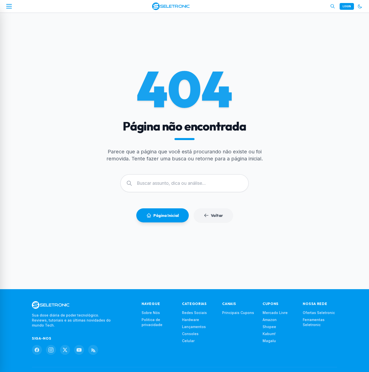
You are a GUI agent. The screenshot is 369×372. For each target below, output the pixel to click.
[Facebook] (37, 350)
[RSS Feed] (93, 350)
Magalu (269, 341)
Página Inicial (166, 215)
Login (347, 6)
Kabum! (269, 334)
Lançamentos (194, 327)
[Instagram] (51, 350)
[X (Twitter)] (65, 350)
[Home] (171, 6)
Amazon (270, 320)
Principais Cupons (238, 313)
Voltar (217, 215)
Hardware (190, 320)
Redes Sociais (194, 313)
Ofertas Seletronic (319, 313)
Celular (188, 341)
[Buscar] (332, 6)
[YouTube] (79, 350)
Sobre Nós (151, 313)
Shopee (269, 327)
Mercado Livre (275, 313)
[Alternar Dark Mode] (360, 6)
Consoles (190, 334)
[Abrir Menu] (9, 6)
